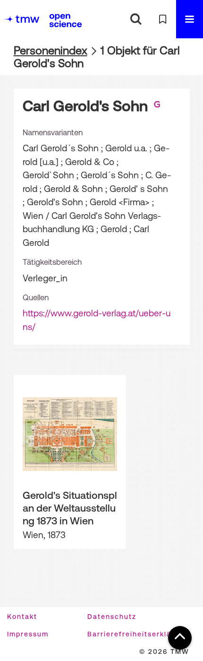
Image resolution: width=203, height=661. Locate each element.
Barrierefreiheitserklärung (138, 634)
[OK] (135, 19)
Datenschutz (111, 616)
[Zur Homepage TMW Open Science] (65, 20)
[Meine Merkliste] (162, 19)
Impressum (28, 634)
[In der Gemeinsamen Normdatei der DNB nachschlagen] (157, 105)
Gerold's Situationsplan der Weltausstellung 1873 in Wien (70, 507)
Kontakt (22, 616)
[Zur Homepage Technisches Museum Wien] (21, 19)
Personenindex (50, 50)
